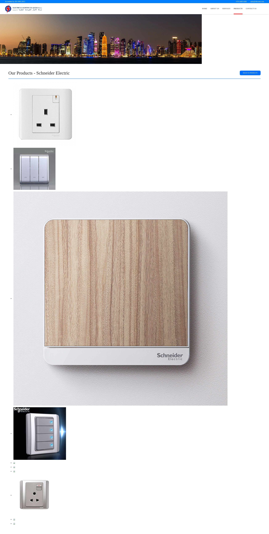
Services (226, 8)
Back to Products (250, 73)
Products (238, 8)
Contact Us (251, 8)
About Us (214, 8)
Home (204, 8)
